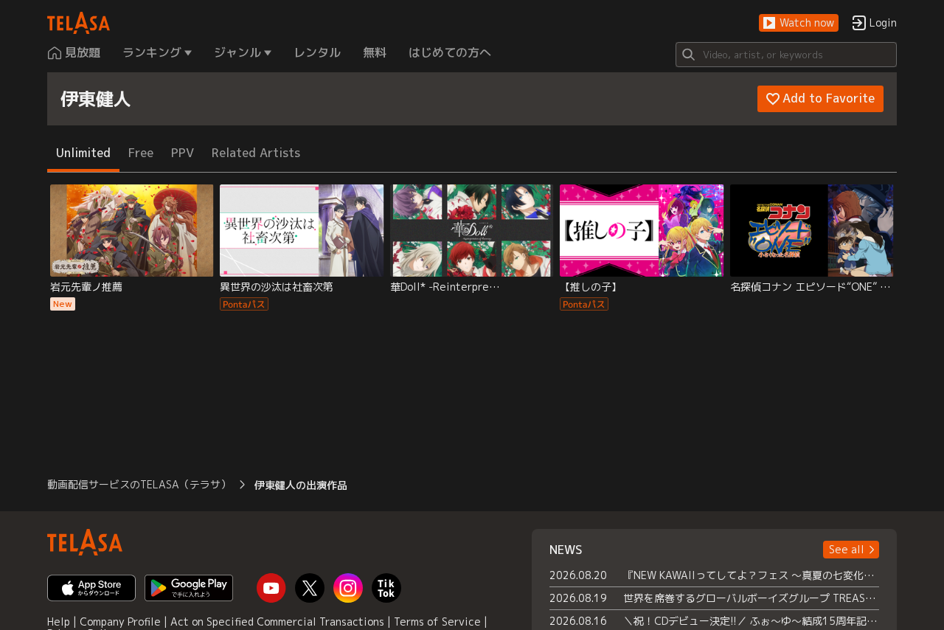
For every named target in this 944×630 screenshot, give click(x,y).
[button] (799, 23)
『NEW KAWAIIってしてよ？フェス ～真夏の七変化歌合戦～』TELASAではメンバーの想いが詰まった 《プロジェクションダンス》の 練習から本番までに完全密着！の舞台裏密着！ (751, 575)
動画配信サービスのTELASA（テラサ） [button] (139, 484)
